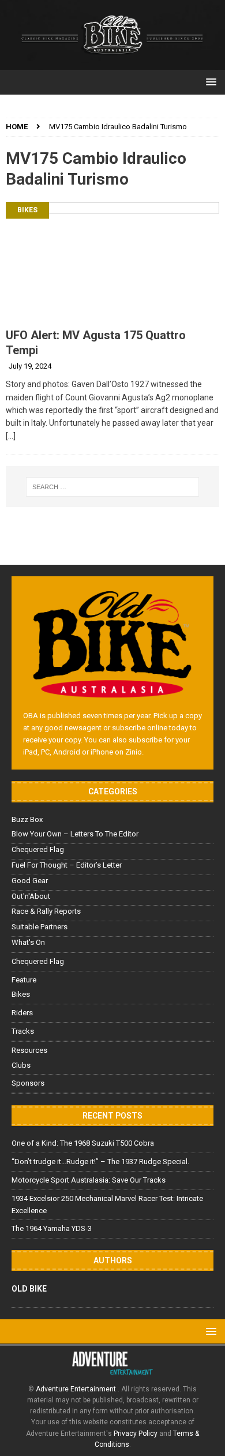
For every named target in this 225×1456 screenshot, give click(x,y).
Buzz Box (27, 819)
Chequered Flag (38, 849)
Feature (24, 979)
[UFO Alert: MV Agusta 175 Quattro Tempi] (112, 262)
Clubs (21, 1065)
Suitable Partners (40, 926)
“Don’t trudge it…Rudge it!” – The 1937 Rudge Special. (100, 1161)
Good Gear (30, 880)
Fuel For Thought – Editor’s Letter (67, 865)
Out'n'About (31, 896)
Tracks (23, 1031)
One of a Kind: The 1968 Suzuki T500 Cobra (83, 1143)
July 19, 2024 (30, 366)
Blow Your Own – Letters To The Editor (75, 834)
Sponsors (28, 1083)
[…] (11, 436)
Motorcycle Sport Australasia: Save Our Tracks (89, 1180)
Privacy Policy (136, 1433)
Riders (22, 1012)
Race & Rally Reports (46, 911)
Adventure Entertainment (77, 1389)
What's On (28, 942)
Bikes (27, 210)
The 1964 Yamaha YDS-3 (52, 1228)
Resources (29, 1050)
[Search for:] (113, 487)
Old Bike (29, 1288)
